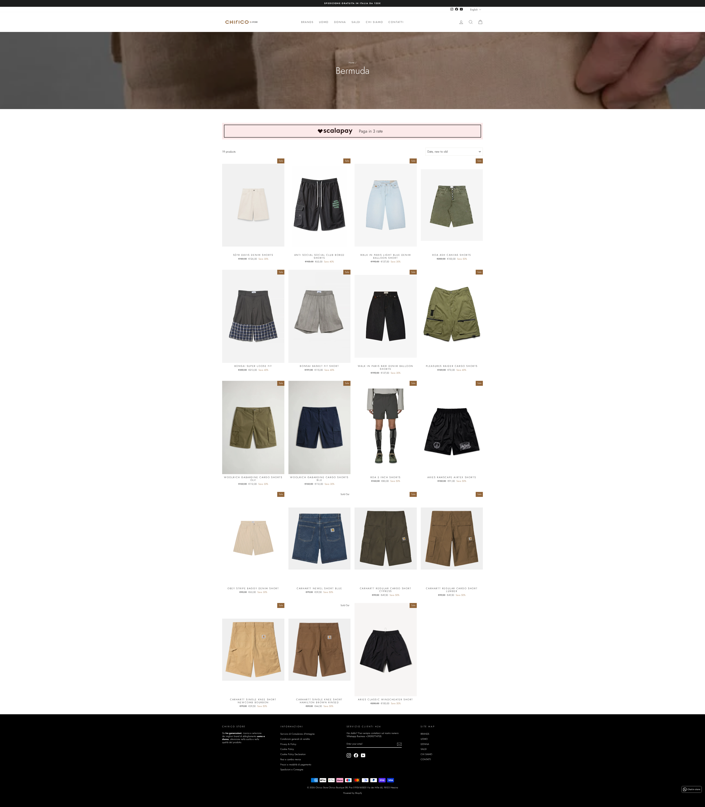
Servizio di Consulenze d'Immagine (297, 734)
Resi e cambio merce (290, 759)
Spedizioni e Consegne (291, 769)
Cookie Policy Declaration (293, 754)
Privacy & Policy (288, 744)
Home (352, 62)
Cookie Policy (287, 749)
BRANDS (307, 22)
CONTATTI (396, 22)
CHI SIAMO (374, 22)
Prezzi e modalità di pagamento (295, 764)
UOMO (324, 22)
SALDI (356, 22)
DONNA (340, 22)
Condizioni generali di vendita (295, 739)
